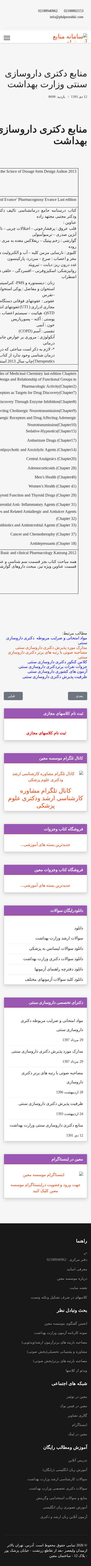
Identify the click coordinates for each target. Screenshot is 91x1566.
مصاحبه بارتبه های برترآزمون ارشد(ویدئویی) (54, 1342)
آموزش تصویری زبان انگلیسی (65, 1507)
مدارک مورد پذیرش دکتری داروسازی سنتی (47, 1056)
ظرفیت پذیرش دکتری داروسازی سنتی (50, 1108)
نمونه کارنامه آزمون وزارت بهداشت (60, 1333)
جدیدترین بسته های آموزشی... (45, 844)
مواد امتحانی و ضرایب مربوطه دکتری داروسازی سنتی (52, 1030)
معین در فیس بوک (73, 1406)
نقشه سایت (78, 1288)
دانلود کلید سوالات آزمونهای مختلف (54, 979)
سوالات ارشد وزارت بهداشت (59, 938)
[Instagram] (25, 17)
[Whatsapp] (16, 17)
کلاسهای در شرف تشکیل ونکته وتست (59, 1297)
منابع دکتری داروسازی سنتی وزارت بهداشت (46, 1130)
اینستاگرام (79, 1425)
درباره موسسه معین (72, 1278)
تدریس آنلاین (77, 1460)
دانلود (78, 928)
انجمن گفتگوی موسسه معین (65, 1323)
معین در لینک (77, 1434)
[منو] (7, 38)
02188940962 (48, 11)
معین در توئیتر (76, 1397)
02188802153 (73, 11)
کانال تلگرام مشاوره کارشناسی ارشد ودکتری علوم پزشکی (45, 798)
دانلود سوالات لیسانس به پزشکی (56, 948)
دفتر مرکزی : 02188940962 (67, 1260)
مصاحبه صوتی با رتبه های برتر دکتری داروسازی (52, 1082)
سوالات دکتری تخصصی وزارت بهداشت (58, 1488)
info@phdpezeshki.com (66, 17)
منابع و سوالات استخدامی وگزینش (61, 1498)
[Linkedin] (16, 11)
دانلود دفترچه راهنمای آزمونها (59, 969)
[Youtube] (25, 11)
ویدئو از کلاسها (76, 1370)
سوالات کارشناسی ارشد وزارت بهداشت (57, 1479)
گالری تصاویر (77, 1415)
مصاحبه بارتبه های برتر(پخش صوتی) (60, 1361)
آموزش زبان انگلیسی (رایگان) (65, 1470)
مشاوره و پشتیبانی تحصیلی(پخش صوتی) (57, 1352)
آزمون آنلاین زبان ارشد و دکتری (63, 1517)
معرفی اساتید (77, 1269)
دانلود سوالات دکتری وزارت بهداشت (53, 959)
